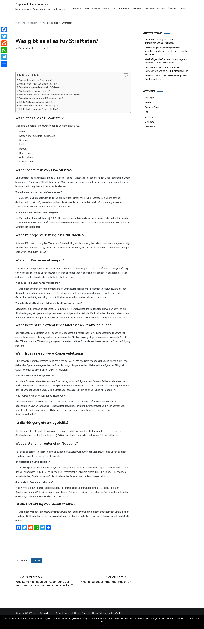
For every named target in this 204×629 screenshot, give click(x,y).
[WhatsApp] (4, 50)
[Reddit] (4, 43)
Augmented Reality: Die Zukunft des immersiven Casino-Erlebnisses (162, 41)
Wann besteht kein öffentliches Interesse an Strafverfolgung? (50, 94)
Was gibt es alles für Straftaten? (35, 80)
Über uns (172, 8)
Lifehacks (136, 8)
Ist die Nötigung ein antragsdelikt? (36, 102)
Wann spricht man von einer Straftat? (38, 83)
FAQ (114, 8)
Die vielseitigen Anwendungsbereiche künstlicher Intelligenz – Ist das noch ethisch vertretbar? (166, 51)
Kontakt (183, 8)
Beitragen (124, 8)
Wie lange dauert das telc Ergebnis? (106, 580)
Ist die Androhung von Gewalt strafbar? (38, 109)
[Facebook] (4, 29)
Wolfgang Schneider (25, 48)
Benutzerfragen (92, 8)
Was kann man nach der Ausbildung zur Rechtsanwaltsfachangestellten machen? (44, 581)
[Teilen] (4, 63)
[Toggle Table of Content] (124, 75)
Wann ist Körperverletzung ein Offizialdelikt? (41, 87)
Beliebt (106, 8)
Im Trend (161, 8)
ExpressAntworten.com (31, 4)
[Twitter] (4, 36)
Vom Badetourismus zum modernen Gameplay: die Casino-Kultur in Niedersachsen (166, 69)
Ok (103, 625)
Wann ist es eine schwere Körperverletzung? (41, 98)
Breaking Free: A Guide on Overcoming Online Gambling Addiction (166, 77)
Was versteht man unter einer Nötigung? (39, 105)
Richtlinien (149, 8)
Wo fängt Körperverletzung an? (34, 91)
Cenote (85, 613)
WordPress (120, 613)
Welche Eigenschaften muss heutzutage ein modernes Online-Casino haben (166, 61)
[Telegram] (4, 57)
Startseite (77, 8)
